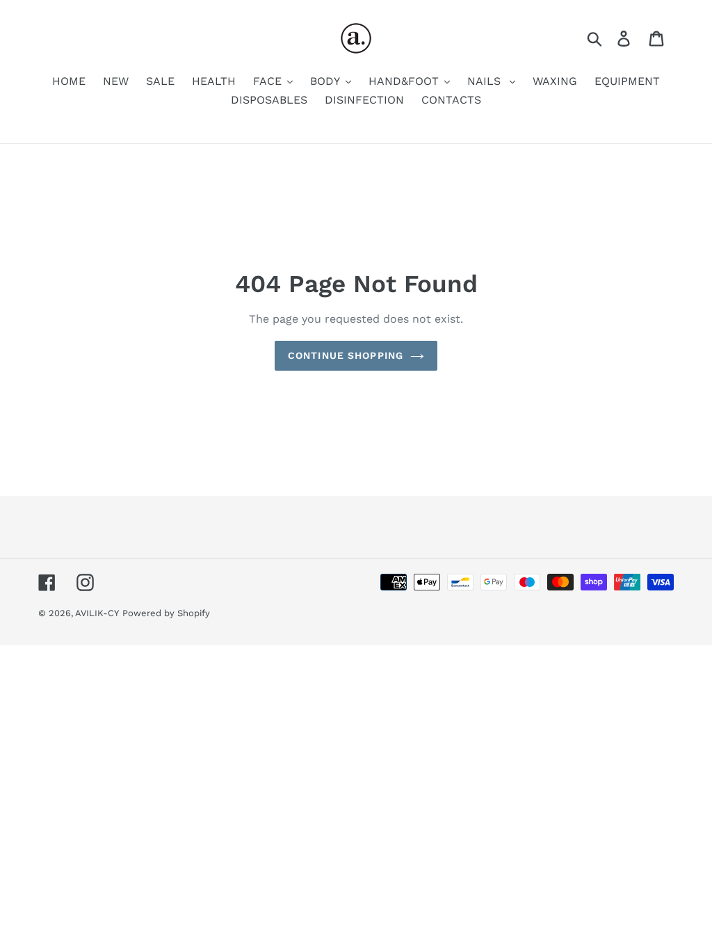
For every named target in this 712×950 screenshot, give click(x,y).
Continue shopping (345, 355)
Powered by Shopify (166, 613)
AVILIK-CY (97, 613)
